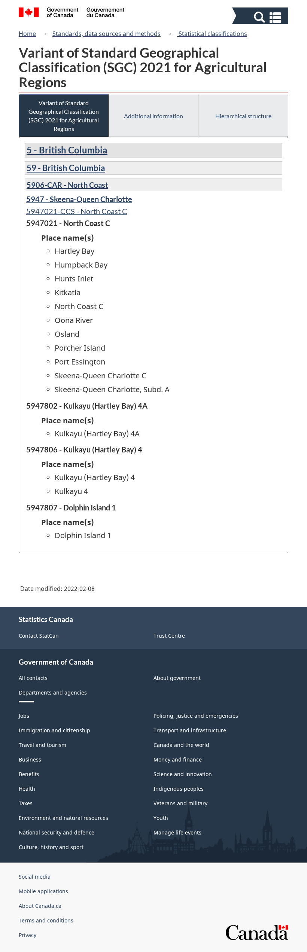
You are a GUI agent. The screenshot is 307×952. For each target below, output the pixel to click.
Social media (35, 876)
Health (27, 788)
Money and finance (178, 759)
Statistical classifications (212, 34)
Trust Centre (169, 635)
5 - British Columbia (67, 149)
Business (30, 759)
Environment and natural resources (63, 817)
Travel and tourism (42, 744)
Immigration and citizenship (54, 730)
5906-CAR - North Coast (67, 184)
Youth (161, 817)
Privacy (27, 935)
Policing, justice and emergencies (196, 715)
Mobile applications (43, 891)
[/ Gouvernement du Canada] (72, 13)
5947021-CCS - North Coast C (76, 211)
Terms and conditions (46, 920)
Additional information (153, 115)
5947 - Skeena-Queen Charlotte (79, 199)
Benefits (29, 774)
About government (177, 677)
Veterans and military (180, 803)
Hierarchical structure (243, 115)
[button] (261, 17)
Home (27, 34)
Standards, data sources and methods (106, 34)
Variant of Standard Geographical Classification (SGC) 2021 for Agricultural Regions (63, 115)
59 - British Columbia (66, 168)
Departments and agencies (53, 692)
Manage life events (177, 832)
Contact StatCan (39, 635)
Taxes (26, 803)
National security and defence (56, 832)
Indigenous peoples (179, 788)
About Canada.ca (40, 905)
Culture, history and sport (51, 847)
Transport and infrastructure (190, 730)
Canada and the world (181, 744)
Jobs (24, 715)
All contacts (33, 677)
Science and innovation (183, 774)
